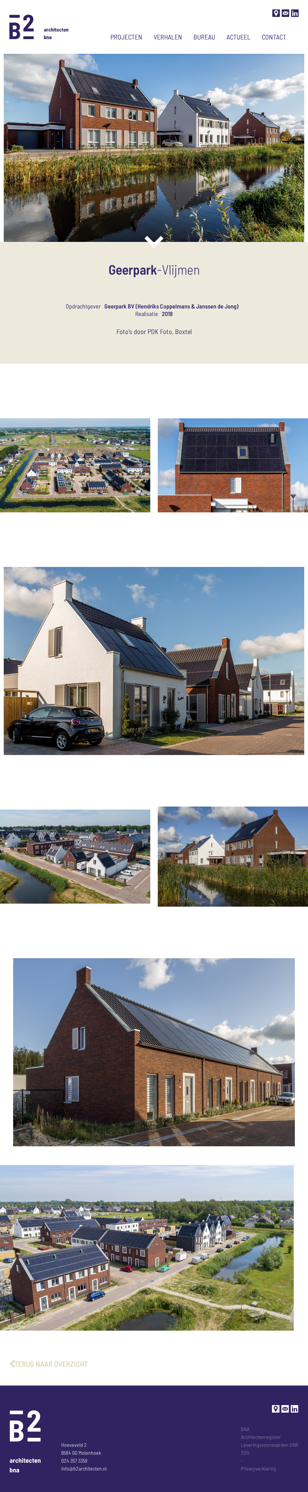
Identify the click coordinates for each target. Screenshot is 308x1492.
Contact (274, 37)
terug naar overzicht (51, 1363)
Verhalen (168, 37)
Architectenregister (261, 1437)
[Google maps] (276, 13)
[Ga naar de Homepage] (38, 27)
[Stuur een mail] (285, 13)
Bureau (204, 37)
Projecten (126, 37)
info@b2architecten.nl (84, 1468)
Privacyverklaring (258, 1468)
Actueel (238, 37)
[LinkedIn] (295, 13)
